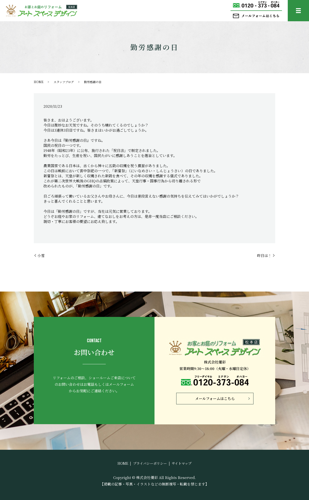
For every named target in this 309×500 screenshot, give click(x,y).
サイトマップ (181, 463)
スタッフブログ (64, 82)
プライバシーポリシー (150, 463)
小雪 (41, 255)
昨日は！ (264, 255)
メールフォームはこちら (215, 398)
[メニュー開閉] (298, 10)
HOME (38, 82)
